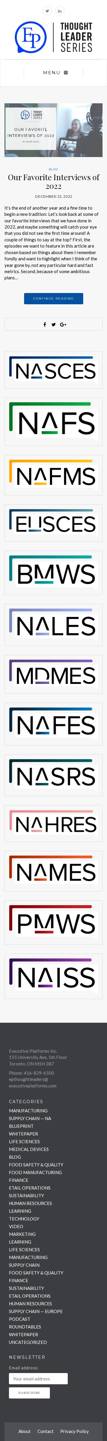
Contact (45, 1431)
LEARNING (20, 1211)
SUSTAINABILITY (26, 1195)
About (24, 1431)
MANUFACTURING (28, 1110)
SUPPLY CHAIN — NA (30, 1118)
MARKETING (22, 1234)
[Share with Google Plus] (62, 324)
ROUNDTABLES (25, 1326)
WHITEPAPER (23, 1133)
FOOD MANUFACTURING (35, 1172)
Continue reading (53, 298)
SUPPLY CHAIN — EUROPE (36, 1311)
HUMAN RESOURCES (30, 1203)
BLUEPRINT (21, 1126)
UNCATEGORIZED (28, 1342)
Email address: (23, 1367)
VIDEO (16, 1226)
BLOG (54, 169)
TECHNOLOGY (24, 1218)
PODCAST (19, 1319)
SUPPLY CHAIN (24, 1265)
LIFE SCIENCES (24, 1141)
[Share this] (44, 324)
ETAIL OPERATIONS (30, 1187)
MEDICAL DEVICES (29, 1149)
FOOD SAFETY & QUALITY (36, 1164)
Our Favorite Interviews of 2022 (53, 181)
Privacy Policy (74, 1431)
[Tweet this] (53, 324)
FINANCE (18, 1180)
